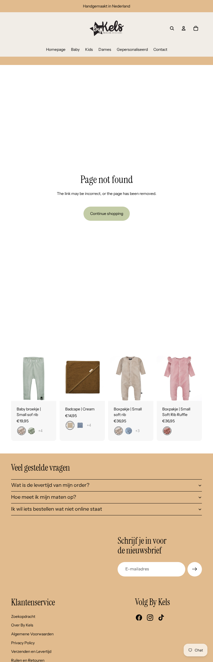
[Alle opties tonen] (40, 431)
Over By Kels (22, 625)
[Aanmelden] (194, 569)
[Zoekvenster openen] (172, 28)
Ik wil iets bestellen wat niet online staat (56, 509)
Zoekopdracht (23, 616)
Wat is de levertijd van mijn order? (50, 485)
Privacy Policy (23, 642)
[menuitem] (55, 49)
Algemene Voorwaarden (32, 633)
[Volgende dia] (52, 378)
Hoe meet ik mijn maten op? (43, 497)
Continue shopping (106, 213)
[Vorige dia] (15, 378)
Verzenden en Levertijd (31, 651)
